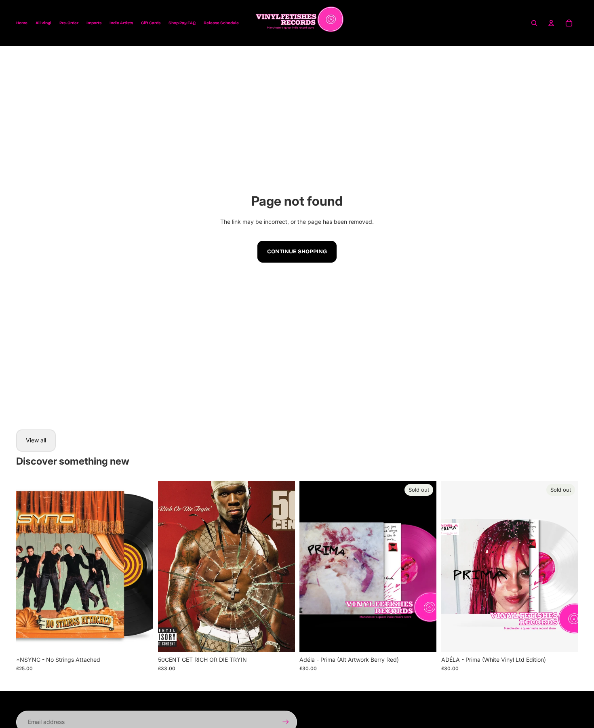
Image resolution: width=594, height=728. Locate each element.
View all (36, 440)
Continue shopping (297, 251)
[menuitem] (21, 23)
